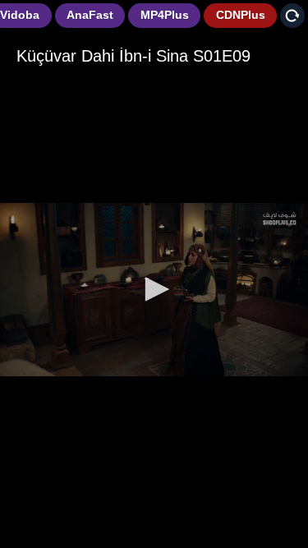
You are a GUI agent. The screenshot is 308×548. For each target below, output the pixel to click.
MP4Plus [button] (164, 14)
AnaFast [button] (90, 14)
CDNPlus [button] (240, 14)
